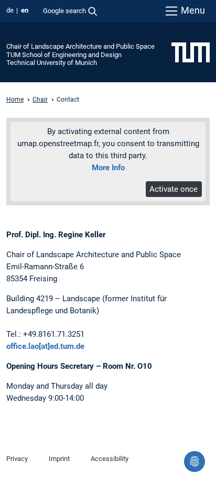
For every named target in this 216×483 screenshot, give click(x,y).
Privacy (17, 459)
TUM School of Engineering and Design (64, 55)
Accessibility (109, 459)
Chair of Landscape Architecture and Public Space (80, 46)
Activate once (173, 189)
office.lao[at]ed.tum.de (45, 346)
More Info (108, 167)
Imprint (59, 459)
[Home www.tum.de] (190, 52)
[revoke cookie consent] (194, 461)
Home (15, 99)
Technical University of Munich (51, 63)
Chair (40, 99)
